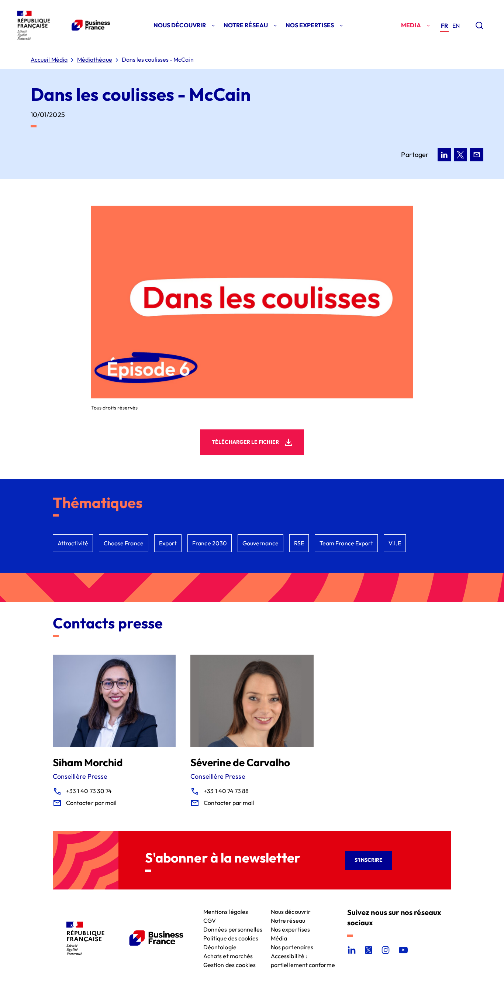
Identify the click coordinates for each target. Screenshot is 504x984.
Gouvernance (260, 543)
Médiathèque (94, 59)
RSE (299, 543)
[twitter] (368, 950)
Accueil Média (49, 59)
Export (168, 543)
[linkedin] (351, 950)
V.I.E (395, 543)
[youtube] (403, 950)
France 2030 (209, 543)
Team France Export (346, 543)
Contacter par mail (91, 802)
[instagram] (385, 950)
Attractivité (73, 543)
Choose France (124, 543)
